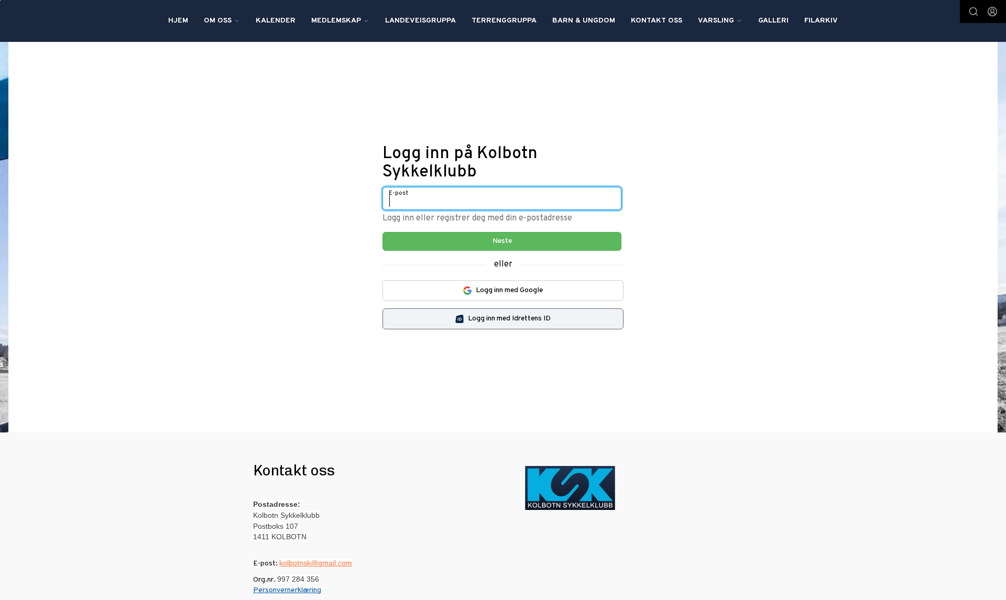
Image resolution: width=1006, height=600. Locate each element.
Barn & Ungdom (583, 20)
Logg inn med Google (509, 290)
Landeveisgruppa (420, 20)
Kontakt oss (656, 20)
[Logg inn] (992, 11)
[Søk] (973, 11)
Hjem (178, 20)
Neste (502, 241)
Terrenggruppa (504, 20)
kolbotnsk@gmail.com (315, 563)
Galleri (773, 20)
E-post (398, 193)
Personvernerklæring (287, 590)
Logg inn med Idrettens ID (509, 318)
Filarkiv (821, 20)
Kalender (276, 20)
